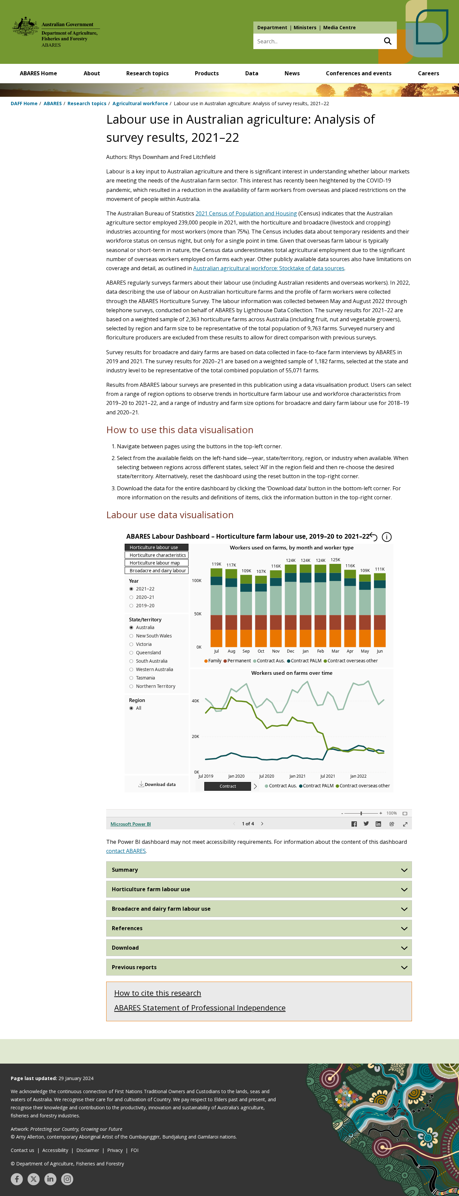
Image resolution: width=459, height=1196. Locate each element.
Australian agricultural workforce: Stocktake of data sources (268, 268)
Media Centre (339, 27)
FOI (134, 1150)
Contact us (22, 1150)
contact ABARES (126, 851)
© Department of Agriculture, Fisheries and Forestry (67, 1163)
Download (125, 947)
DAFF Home (24, 103)
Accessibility (55, 1150)
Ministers (305, 27)
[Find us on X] (34, 1179)
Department (272, 27)
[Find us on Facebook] (17, 1179)
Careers (428, 73)
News (292, 73)
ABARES (53, 103)
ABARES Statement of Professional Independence (200, 1007)
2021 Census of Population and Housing (246, 213)
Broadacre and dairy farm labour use (161, 908)
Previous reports (134, 967)
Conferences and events (358, 73)
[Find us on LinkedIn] (50, 1179)
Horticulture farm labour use (151, 889)
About (92, 73)
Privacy (115, 1150)
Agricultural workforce (140, 103)
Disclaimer (87, 1150)
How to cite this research (157, 993)
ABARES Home (38, 73)
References (127, 928)
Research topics (147, 73)
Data (251, 73)
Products (207, 73)
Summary (125, 869)
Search (387, 41)
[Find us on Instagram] (67, 1179)
